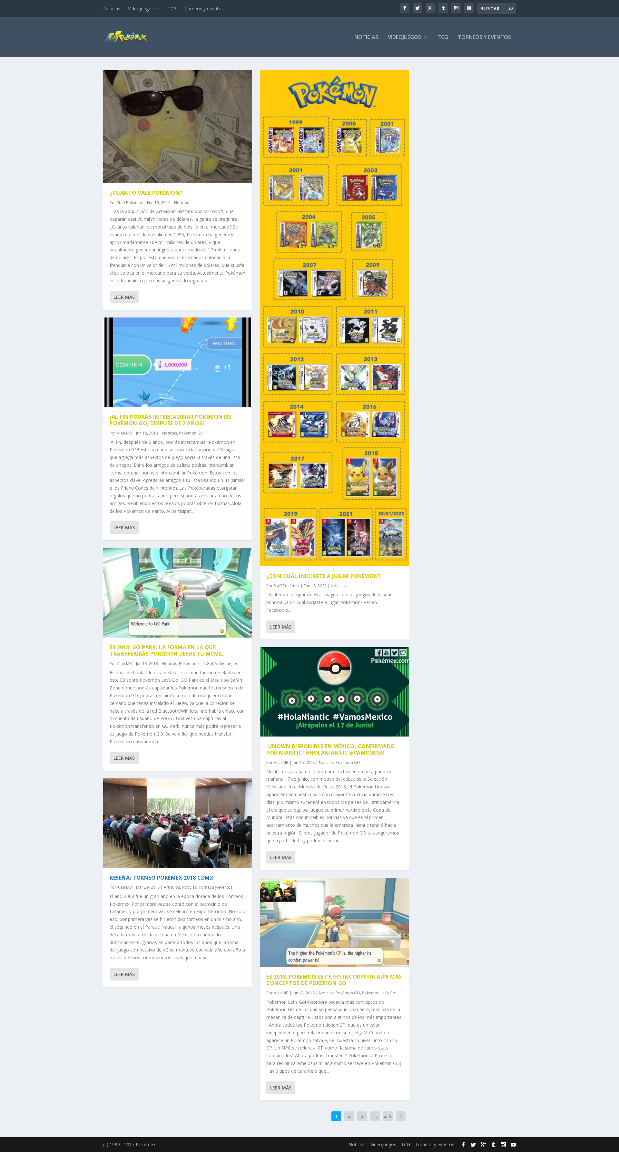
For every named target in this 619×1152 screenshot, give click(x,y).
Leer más (124, 297)
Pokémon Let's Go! (196, 663)
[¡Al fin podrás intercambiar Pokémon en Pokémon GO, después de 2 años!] (177, 362)
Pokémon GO (191, 433)
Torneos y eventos (204, 8)
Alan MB (124, 433)
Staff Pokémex (130, 202)
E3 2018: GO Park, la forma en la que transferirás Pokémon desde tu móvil (166, 651)
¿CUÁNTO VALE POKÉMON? (146, 192)
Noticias (111, 8)
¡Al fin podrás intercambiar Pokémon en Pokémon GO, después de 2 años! (170, 420)
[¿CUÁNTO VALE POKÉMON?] (177, 126)
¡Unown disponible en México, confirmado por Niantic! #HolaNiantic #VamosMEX (330, 750)
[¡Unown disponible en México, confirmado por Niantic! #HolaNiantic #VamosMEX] (334, 692)
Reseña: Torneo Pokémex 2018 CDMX (161, 877)
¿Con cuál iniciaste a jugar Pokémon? (323, 576)
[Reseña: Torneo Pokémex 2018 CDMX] (177, 823)
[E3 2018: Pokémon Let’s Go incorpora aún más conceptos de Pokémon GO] (334, 922)
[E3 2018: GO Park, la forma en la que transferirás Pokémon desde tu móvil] (177, 592)
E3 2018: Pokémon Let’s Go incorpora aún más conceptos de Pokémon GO (334, 980)
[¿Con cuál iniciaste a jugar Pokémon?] (334, 318)
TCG (172, 8)
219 (388, 1116)
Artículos (172, 887)
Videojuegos (141, 8)
